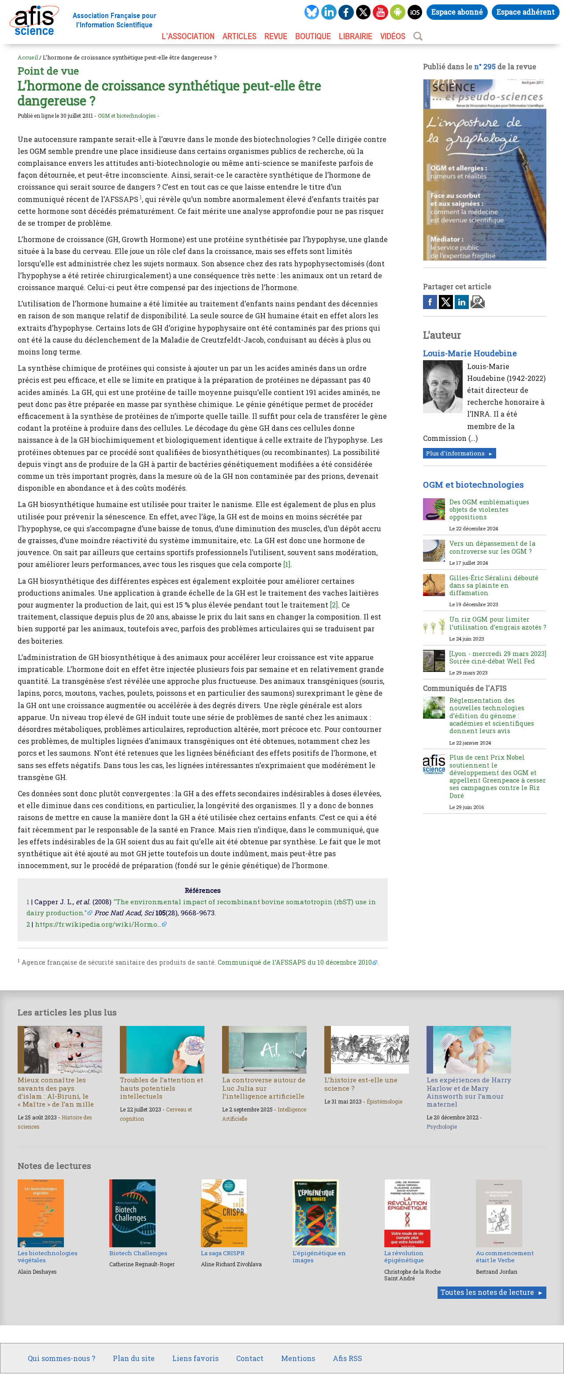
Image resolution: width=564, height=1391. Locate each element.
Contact (249, 1358)
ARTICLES (239, 36)
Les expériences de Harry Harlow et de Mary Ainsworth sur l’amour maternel (469, 1091)
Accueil (28, 57)
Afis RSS (347, 1358)
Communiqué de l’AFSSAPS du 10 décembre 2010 (295, 962)
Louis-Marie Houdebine (470, 353)
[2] (334, 604)
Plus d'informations (455, 453)
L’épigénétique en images (319, 1256)
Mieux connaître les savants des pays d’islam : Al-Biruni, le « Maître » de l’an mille (56, 1091)
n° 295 (485, 66)
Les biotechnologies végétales (48, 1256)
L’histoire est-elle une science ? (360, 1083)
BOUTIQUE (313, 36)
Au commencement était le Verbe (505, 1256)
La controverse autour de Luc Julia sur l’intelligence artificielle (263, 1087)
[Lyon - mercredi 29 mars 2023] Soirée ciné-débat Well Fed (497, 657)
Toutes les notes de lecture (487, 1292)
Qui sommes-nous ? (61, 1358)
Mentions (298, 1358)
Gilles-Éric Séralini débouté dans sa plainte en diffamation (493, 585)
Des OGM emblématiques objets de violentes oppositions (489, 510)
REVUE (275, 36)
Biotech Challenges (138, 1253)
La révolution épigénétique (404, 1256)
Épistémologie (384, 1101)
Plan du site (134, 1358)
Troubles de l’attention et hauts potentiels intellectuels (161, 1087)
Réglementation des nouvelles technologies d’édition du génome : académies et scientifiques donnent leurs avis (491, 715)
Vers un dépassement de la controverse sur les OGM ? (492, 547)
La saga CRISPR (223, 1253)
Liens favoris (195, 1358)
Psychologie (442, 1126)
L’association (188, 36)
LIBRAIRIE (355, 36)
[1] (286, 564)
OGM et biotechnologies (127, 115)
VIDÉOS (392, 36)
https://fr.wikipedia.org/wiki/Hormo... (98, 924)
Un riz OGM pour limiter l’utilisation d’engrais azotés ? (497, 623)
